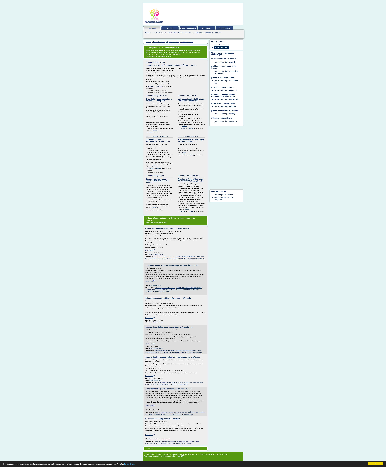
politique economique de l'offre (157, 292)
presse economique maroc (155, 172)
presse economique (188, 414)
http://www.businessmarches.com (159, 439)
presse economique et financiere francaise (160, 92)
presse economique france (197, 258)
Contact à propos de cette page (216, 454)
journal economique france (223, 87)
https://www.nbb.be (155, 380)
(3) (225, 90)
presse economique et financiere (157, 90)
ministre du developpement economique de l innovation (223, 95)
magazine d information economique (186, 350)
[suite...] (166, 84)
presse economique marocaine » (157, 136)
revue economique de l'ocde (184, 382)
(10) (226, 82)
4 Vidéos (159, 86)
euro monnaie (224, 28)
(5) (226, 99)
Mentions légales (156, 454)
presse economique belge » (155, 176)
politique (152, 28)
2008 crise (206, 28)
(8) (226, 72)
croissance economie (188, 28)
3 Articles (182, 155)
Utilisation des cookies (196, 454)
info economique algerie (221, 118)
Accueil (148, 32)
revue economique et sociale (223, 59)
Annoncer (209, 32)
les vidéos (159, 56)
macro (170, 28)
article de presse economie (194, 352)
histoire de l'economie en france (158, 290)
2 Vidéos (190, 128)
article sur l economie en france (189, 288)
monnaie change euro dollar (223, 104)
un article (199, 32)
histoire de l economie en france (176, 259)
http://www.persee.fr (155, 285)
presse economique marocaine (224, 111)
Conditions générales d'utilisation (175, 454)
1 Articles (150, 210)
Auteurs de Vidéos (175, 32)
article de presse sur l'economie (165, 288)
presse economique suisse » (187, 96)
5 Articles (150, 133)
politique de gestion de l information (167, 414)
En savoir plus (129, 464)
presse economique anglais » (188, 136)
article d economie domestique (180, 384)
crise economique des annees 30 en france (169, 443)
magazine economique (181, 412)
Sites (166, 32)
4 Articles (150, 168)
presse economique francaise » (157, 96)
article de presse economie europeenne (160, 384)
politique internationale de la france (223, 67)
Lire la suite (149, 250)
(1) (224, 62)
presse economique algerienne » (189, 176)
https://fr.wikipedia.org (156, 254)
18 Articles (151, 86)
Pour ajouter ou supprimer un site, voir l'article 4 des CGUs (164, 456)
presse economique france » (156, 62)
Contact (218, 32)
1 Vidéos (158, 168)
